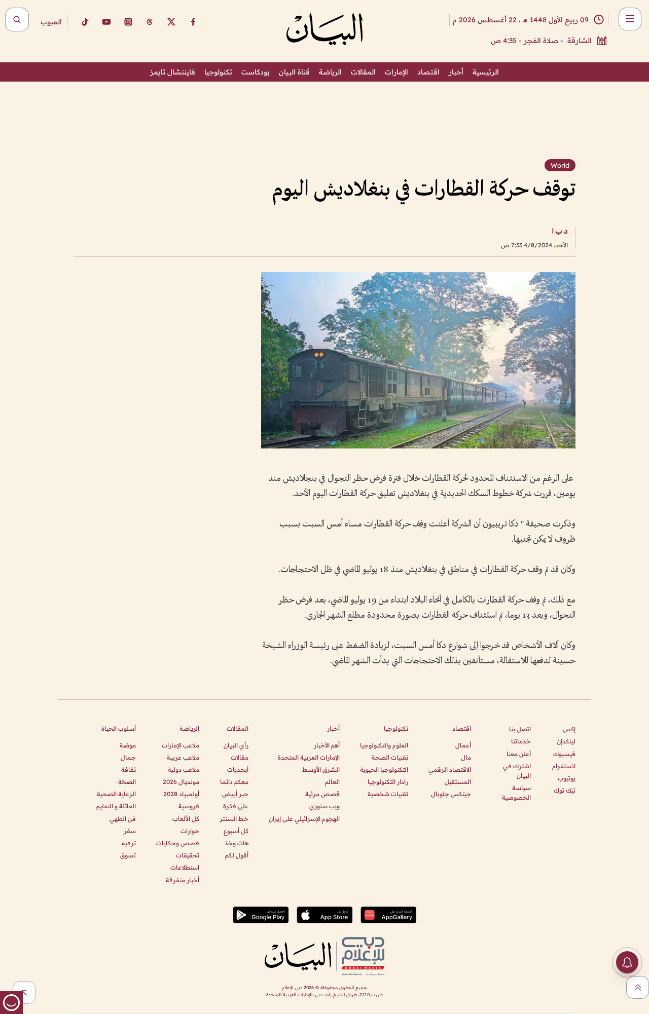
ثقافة (128, 769)
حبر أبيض (235, 794)
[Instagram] (128, 22)
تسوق (128, 855)
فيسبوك (564, 754)
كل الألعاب (185, 818)
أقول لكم (236, 855)
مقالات (239, 757)
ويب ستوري (324, 806)
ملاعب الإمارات (180, 745)
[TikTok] (85, 22)
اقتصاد (428, 72)
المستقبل (458, 781)
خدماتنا (521, 741)
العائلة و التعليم (116, 806)
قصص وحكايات (177, 843)
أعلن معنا (519, 754)
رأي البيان (236, 745)
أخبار (456, 72)
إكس (569, 729)
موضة (128, 745)
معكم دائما (234, 781)
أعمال (463, 745)
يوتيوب (566, 778)
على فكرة (235, 806)
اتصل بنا (520, 729)
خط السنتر (234, 818)
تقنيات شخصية (388, 794)
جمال (128, 757)
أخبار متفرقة (182, 880)
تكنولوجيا (218, 72)
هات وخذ (236, 843)
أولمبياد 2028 (181, 794)
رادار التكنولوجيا (388, 781)
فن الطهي (123, 818)
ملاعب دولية (183, 769)
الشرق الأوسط (321, 769)
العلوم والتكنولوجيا (384, 745)
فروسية (188, 806)
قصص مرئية (322, 794)
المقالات (363, 72)
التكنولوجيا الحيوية (384, 769)
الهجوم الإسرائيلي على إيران (304, 818)
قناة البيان (294, 72)
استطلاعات (184, 867)
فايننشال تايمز (172, 72)
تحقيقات (187, 855)
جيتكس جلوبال (451, 794)
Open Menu (630, 19)
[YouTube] (106, 22)
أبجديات (237, 769)
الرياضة (330, 72)
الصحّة (127, 781)
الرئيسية (486, 72)
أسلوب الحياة (118, 728)
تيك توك (564, 790)
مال (466, 757)
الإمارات (396, 72)
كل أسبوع (236, 831)
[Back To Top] (637, 987)
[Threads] (149, 22)
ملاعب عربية (183, 757)
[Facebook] (193, 22)
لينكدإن (566, 741)
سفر (130, 831)
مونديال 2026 (181, 781)
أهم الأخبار (327, 745)
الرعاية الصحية (116, 794)
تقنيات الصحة (390, 757)
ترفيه (129, 843)
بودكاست (255, 72)
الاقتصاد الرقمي (449, 769)
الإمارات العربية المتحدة (309, 757)
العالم (332, 781)
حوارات (190, 831)
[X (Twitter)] (171, 22)
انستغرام (563, 766)
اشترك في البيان (517, 770)
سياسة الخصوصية (516, 792)
